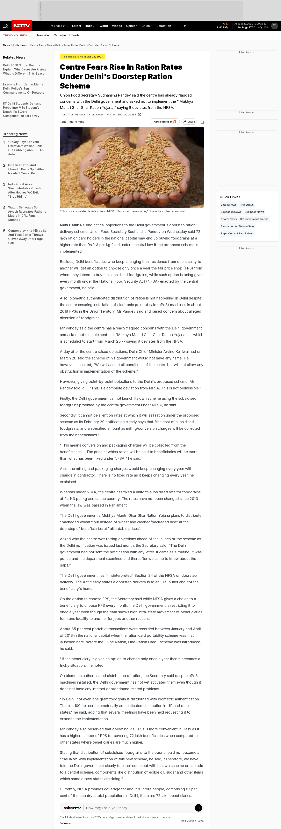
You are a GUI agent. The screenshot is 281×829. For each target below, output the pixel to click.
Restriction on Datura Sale (237, 226)
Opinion (131, 26)
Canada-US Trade (67, 35)
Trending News (15, 134)
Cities (146, 26)
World (104, 26)
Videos (117, 26)
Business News (254, 211)
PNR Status (247, 204)
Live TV (60, 26)
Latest (76, 26)
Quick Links (229, 197)
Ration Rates (196, 820)
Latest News (229, 204)
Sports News (229, 219)
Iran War (43, 35)
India (89, 26)
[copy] (202, 122)
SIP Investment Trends (254, 219)
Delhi (184, 820)
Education (164, 26)
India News (96, 114)
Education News (231, 211)
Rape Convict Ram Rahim (237, 233)
